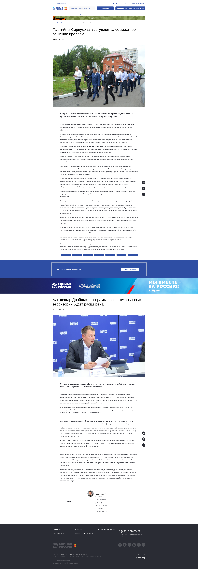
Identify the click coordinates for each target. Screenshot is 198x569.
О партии (55, 14)
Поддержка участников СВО (99, 18)
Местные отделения (98, 14)
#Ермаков (76, 255)
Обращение (105, 8)
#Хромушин (133, 255)
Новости (72, 22)
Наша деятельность (82, 14)
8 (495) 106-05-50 (130, 531)
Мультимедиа (125, 14)
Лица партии (67, 14)
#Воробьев (66, 255)
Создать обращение (130, 269)
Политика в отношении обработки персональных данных (69, 562)
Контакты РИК (59, 533)
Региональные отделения (106, 529)
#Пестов (99, 255)
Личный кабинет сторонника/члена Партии (130, 8)
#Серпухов (110, 255)
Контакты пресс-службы (84, 533)
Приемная (112, 14)
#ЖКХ (88, 255)
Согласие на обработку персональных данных (65, 563)
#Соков (121, 255)
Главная (55, 22)
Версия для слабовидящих (138, 3)
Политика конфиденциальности (61, 560)
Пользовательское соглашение (61, 559)
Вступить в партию (140, 14)
